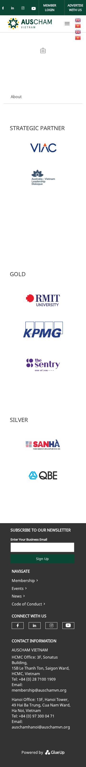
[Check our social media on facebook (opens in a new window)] (3, 8)
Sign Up (42, 558)
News (17, 596)
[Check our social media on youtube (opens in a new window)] (34, 8)
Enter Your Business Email (29, 539)
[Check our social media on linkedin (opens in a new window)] (13, 8)
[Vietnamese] (78, 25)
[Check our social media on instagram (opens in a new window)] (23, 8)
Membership (23, 580)
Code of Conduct (27, 604)
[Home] (30, 23)
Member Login (49, 7)
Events (18, 588)
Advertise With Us (75, 7)
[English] (78, 19)
